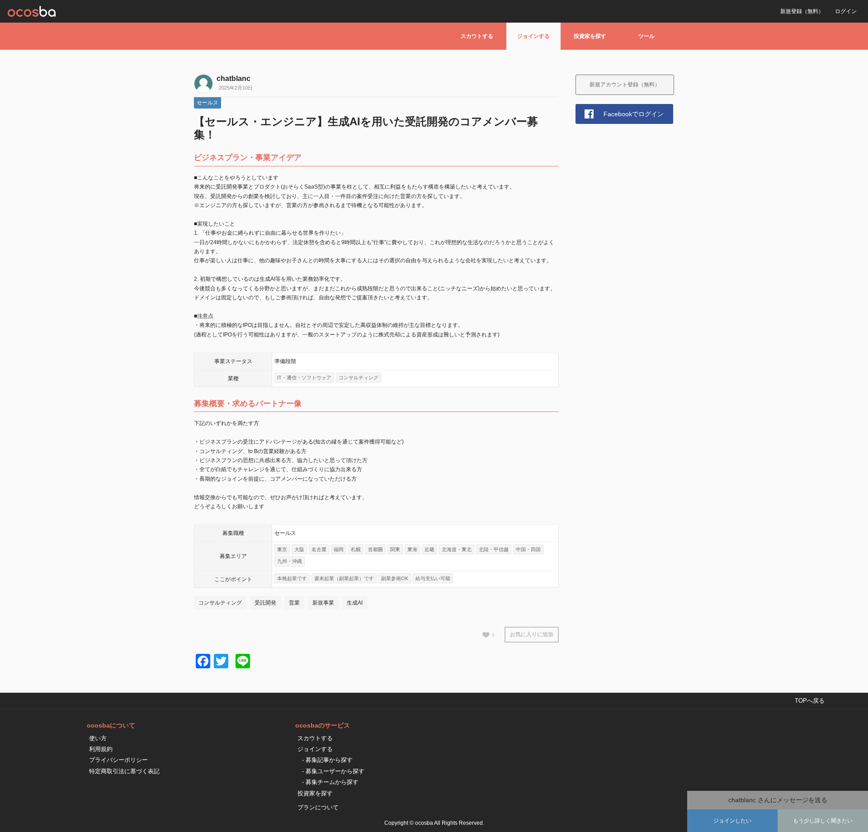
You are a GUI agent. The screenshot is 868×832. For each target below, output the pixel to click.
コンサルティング (220, 603)
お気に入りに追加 (531, 634)
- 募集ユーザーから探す (333, 771)
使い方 (98, 738)
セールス (207, 102)
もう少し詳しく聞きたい (823, 821)
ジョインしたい (732, 821)
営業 (294, 603)
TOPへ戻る (810, 700)
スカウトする (477, 36)
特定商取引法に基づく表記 (124, 771)
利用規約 (101, 749)
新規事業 (323, 603)
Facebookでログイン (634, 114)
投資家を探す (590, 36)
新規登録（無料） (802, 11)
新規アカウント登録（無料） (625, 84)
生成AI (355, 603)
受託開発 (265, 603)
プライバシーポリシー (118, 759)
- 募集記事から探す (327, 759)
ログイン (846, 11)
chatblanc (233, 78)
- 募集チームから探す (330, 782)
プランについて (318, 807)
